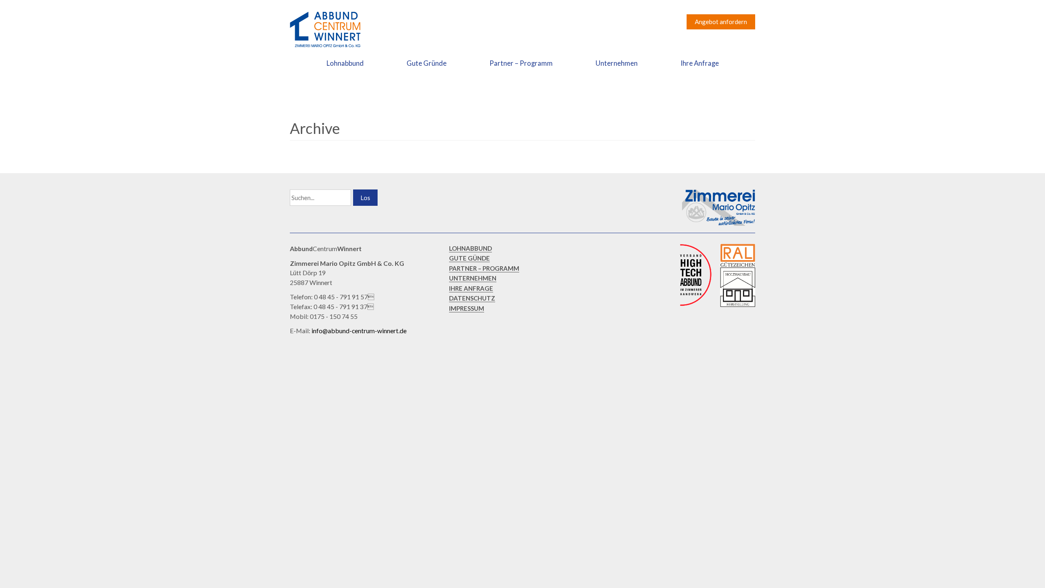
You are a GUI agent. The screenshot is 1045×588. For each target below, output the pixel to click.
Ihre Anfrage (699, 63)
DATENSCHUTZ (472, 298)
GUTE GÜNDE (469, 258)
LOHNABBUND (470, 248)
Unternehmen (617, 63)
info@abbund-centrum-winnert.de (359, 330)
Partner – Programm (521, 63)
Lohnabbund (345, 63)
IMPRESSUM (466, 308)
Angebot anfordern (721, 21)
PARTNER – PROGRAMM (484, 268)
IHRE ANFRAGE (471, 288)
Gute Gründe (427, 63)
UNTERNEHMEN (472, 278)
